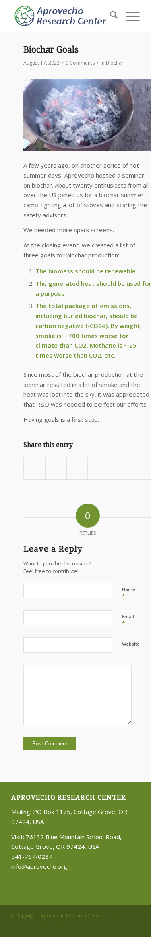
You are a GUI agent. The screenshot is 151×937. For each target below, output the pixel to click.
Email (128, 620)
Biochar (115, 62)
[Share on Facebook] (34, 468)
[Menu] (129, 16)
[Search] (110, 16)
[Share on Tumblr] (98, 468)
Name (128, 593)
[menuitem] (110, 16)
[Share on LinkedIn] (77, 468)
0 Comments (80, 62)
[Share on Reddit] (119, 468)
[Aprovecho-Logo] (62, 16)
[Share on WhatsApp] (56, 468)
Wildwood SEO (45, 926)
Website (131, 644)
